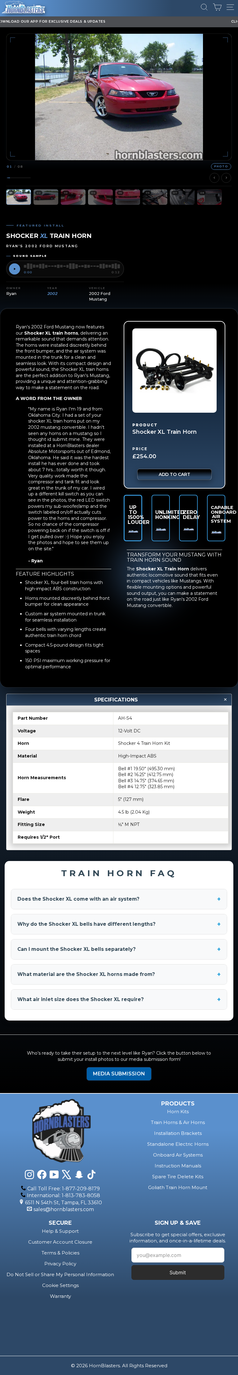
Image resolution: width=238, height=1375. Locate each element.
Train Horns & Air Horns (178, 1122)
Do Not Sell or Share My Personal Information (60, 1274)
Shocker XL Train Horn (162, 569)
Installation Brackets (178, 1133)
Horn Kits (178, 1111)
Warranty (60, 1296)
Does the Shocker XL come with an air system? (119, 899)
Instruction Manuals (178, 1166)
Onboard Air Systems (178, 1155)
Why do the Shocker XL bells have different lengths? (119, 924)
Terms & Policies (60, 1253)
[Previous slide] (214, 178)
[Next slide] (226, 178)
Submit (178, 1272)
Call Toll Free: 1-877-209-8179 (63, 1189)
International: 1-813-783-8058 (63, 1195)
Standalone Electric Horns (178, 1144)
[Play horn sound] (14, 269)
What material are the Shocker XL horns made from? (119, 974)
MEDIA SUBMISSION (119, 1074)
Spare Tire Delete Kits (177, 1177)
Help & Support (60, 1231)
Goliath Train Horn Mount (177, 1187)
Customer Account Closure (60, 1242)
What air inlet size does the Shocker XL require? (119, 999)
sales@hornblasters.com (63, 1209)
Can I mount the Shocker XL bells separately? (119, 949)
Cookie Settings (60, 1285)
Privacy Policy (60, 1264)
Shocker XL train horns (51, 333)
